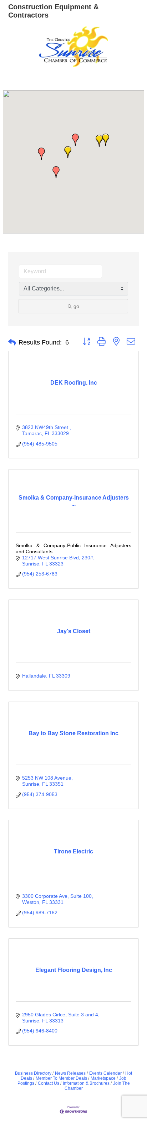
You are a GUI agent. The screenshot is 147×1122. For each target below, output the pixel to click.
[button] (67, 152)
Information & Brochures (86, 1083)
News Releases (70, 1073)
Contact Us (48, 1083)
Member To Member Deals (61, 1078)
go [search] (76, 306)
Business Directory (33, 1073)
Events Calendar (105, 1073)
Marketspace (103, 1078)
